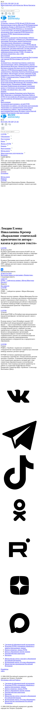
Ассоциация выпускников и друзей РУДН (15, 104)
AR (17, 3)
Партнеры (15, 72)
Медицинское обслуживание (24, 82)
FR (9, 3)
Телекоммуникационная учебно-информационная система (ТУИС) (16, 51)
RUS (2, 3)
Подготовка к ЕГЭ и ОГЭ (21, 59)
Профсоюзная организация (17, 86)
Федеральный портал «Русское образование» (20, 662)
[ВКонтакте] (2, 269)
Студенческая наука (12, 77)
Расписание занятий (16, 41)
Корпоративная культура (9, 25)
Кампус (31, 80)
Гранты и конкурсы (28, 63)
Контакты (31, 5)
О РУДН (3, 21)
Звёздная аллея (23, 80)
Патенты (22, 72)
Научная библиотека (30, 66)
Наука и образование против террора (17, 652)
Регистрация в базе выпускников (17, 113)
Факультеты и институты (9, 37)
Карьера (3, 91)
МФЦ (36, 82)
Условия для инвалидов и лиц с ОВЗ (13, 89)
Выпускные (14, 111)
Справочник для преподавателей (12, 48)
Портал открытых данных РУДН (16, 650)
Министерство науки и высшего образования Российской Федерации (20, 659)
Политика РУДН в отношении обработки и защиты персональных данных (19, 647)
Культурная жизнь (7, 82)
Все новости (5, 286)
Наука (3, 61)
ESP (12, 3)
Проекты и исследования (24, 75)
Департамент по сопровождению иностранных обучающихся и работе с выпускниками (17, 108)
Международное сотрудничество (12, 5)
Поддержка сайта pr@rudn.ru (10, 680)
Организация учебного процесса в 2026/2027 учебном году (17, 38)
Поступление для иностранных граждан (15, 57)
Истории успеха (24, 111)
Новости (4, 179)
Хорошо (3, 171)
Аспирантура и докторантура (11, 63)
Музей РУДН (24, 23)
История (32, 23)
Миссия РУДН (23, 25)
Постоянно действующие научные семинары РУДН (18, 73)
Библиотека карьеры (8, 93)
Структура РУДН (7, 30)
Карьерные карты (21, 93)
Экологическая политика (20, 34)
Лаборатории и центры (27, 64)
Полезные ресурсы (31, 72)
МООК (33, 45)
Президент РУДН (24, 27)
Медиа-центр (5, 151)
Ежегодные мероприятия (9, 80)
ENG (6, 3)
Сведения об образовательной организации (19, 644)
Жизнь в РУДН (6, 79)
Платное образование (8, 46)
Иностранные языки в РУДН (21, 45)
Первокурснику (6, 84)
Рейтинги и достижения (24, 28)
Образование (5, 36)
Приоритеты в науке (8, 75)
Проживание (16, 84)
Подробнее (4, 173)
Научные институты (21, 68)
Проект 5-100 (13, 27)
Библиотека (27, 41)
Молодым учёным (16, 66)
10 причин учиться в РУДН (10, 23)
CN (15, 3)
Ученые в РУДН (24, 77)
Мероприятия (5, 66)
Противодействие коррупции (15, 653)
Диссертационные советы (10, 64)
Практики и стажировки (13, 95)
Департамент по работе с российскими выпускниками (19, 106)
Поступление (5, 55)
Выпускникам (5, 102)
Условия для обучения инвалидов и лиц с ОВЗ (17, 53)
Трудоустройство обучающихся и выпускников (21, 97)
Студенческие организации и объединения (20, 88)
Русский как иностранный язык (27, 46)
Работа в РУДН (10, 28)
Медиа (26, 5)
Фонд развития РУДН (17, 32)
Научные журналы (7, 68)
